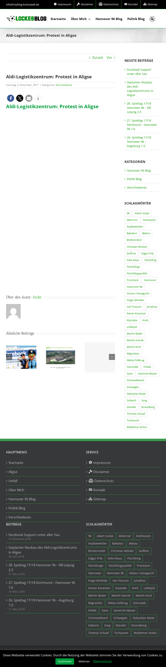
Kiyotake (132, 320)
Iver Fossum (134, 306)
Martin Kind (134, 347)
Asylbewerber (135, 226)
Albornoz (132, 220)
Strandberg (148, 407)
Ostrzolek (132, 367)
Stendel (131, 407)
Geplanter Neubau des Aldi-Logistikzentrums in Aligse (43, 550)
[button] (152, 18)
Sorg (144, 400)
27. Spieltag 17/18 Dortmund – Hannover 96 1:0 (142, 125)
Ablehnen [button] (84, 661)
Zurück (97, 57)
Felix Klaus (133, 260)
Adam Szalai (142, 213)
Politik (147, 367)
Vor (109, 57)
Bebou (146, 233)
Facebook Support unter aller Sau (34, 535)
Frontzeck (133, 280)
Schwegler (133, 387)
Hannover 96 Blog (139, 170)
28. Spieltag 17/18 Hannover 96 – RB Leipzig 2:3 (139, 108)
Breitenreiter (134, 240)
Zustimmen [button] (65, 661)
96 (128, 213)
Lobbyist (132, 327)
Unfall (13, 481)
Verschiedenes (64, 85)
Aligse (13, 472)
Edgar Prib (147, 253)
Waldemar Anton (137, 427)
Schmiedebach (135, 380)
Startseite (16, 462)
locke (37, 297)
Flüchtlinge (133, 266)
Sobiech (131, 400)
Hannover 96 (134, 286)
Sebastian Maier (136, 393)
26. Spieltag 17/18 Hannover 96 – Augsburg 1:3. (139, 141)
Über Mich (16, 490)
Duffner (131, 253)
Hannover (150, 280)
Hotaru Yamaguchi (138, 293)
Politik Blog (134, 179)
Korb (145, 320)
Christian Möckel (137, 247)
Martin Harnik (135, 340)
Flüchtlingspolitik (137, 273)
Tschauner (133, 420)
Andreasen (149, 220)
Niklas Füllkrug (135, 360)
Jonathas (152, 306)
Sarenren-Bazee (147, 373)
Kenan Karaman (136, 313)
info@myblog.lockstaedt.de (22, 4)
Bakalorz (132, 233)
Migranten (133, 353)
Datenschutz (102, 661)
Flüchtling (150, 260)
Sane (130, 373)
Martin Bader (135, 333)
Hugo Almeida (135, 300)
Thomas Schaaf (136, 413)
